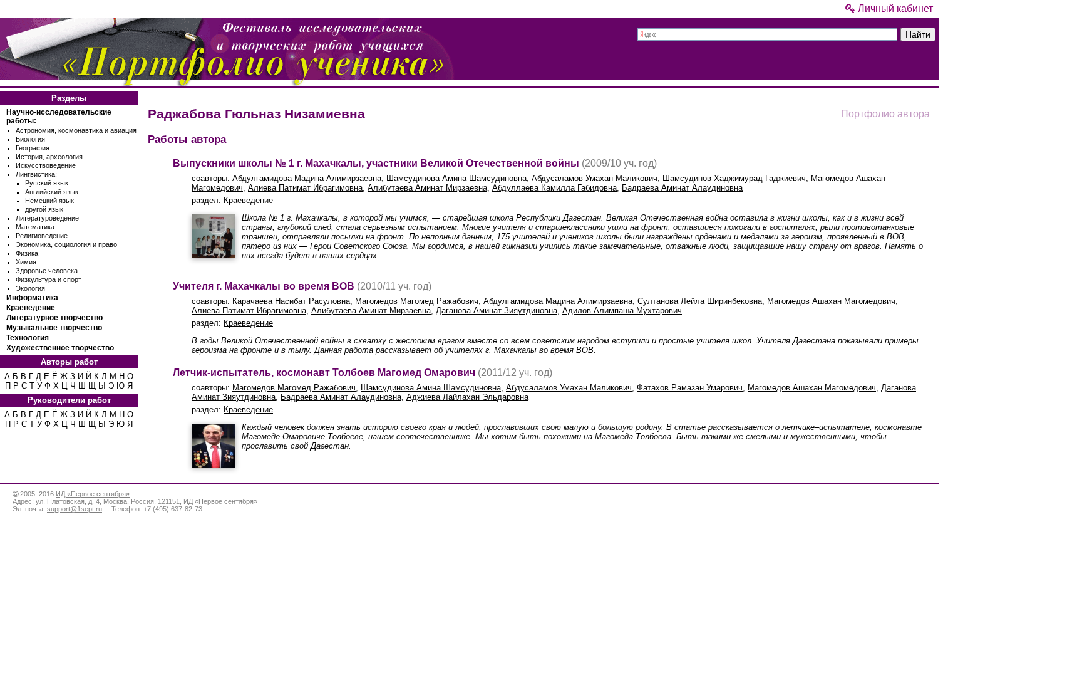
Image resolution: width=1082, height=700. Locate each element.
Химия (26, 262)
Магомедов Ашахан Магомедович (831, 301)
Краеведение (30, 307)
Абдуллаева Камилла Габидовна (554, 187)
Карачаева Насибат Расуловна (291, 301)
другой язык (44, 209)
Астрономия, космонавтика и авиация (76, 130)
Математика (35, 227)
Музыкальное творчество (54, 327)
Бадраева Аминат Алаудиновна (682, 187)
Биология (30, 139)
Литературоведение (47, 218)
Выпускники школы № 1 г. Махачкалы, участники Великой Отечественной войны (376, 163)
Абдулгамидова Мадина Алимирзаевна (306, 178)
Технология (27, 337)
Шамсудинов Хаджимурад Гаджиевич (734, 178)
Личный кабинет (894, 8)
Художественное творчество (60, 347)
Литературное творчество (54, 317)
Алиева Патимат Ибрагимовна (305, 187)
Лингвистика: (36, 174)
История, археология (49, 156)
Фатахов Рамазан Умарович (690, 387)
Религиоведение (42, 235)
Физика (27, 253)
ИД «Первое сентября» (93, 494)
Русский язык (46, 183)
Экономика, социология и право (66, 244)
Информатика (32, 297)
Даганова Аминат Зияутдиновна (496, 310)
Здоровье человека (47, 270)
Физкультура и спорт (48, 279)
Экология (30, 288)
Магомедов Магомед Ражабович (416, 301)
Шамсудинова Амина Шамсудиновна (456, 178)
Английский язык (51, 192)
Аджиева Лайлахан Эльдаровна (467, 397)
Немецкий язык (49, 200)
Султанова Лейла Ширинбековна (699, 301)
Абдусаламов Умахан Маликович (594, 178)
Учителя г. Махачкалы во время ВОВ (263, 286)
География (32, 148)
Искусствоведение (46, 165)
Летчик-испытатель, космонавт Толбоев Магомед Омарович (324, 372)
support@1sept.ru (74, 509)
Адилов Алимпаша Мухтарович (622, 310)
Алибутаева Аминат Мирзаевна (427, 187)
